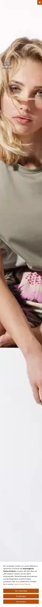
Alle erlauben (21, 602)
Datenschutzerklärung (22, 584)
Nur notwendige (21, 591)
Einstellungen (21, 596)
